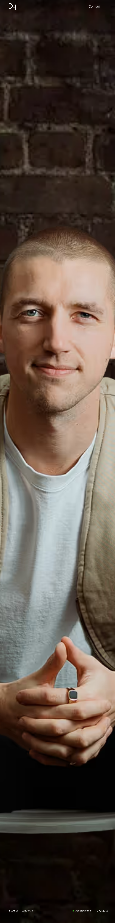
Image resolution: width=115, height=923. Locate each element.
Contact (94, 6)
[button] (105, 6)
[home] (12, 6)
